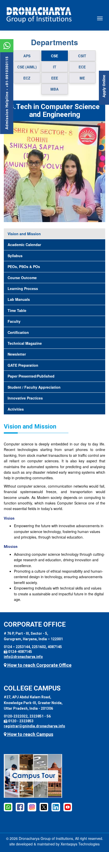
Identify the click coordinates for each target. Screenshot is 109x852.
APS (26, 55)
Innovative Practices (25, 398)
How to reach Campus (29, 734)
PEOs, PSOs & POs (24, 266)
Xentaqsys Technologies (80, 843)
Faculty (14, 321)
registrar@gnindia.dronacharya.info (34, 726)
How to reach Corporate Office (38, 665)
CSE (54, 55)
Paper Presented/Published (31, 376)
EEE (54, 78)
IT (54, 66)
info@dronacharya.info (23, 657)
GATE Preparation (23, 365)
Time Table (17, 310)
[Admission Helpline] (8, 807)
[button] (11, 171)
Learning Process (23, 288)
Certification (18, 332)
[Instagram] (32, 807)
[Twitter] (44, 807)
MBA (54, 89)
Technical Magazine (25, 343)
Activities (16, 409)
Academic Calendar (24, 244)
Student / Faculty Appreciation (34, 387)
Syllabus (15, 255)
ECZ (26, 78)
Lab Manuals (19, 299)
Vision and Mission (24, 233)
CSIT (82, 55)
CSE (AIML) (27, 66)
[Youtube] (68, 807)
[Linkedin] (56, 807)
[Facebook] (20, 807)
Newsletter (17, 354)
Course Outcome (22, 277)
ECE (82, 66)
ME (82, 78)
